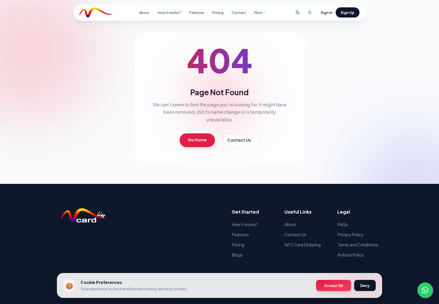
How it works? (169, 12)
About (144, 12)
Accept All (333, 285)
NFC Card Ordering (303, 244)
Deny (365, 285)
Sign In (327, 12)
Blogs (237, 255)
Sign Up (347, 12)
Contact (239, 12)
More (258, 12)
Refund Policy (350, 255)
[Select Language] (297, 12)
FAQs (342, 224)
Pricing (218, 12)
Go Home (197, 139)
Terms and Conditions (357, 244)
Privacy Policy (350, 234)
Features (196, 12)
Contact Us (239, 140)
